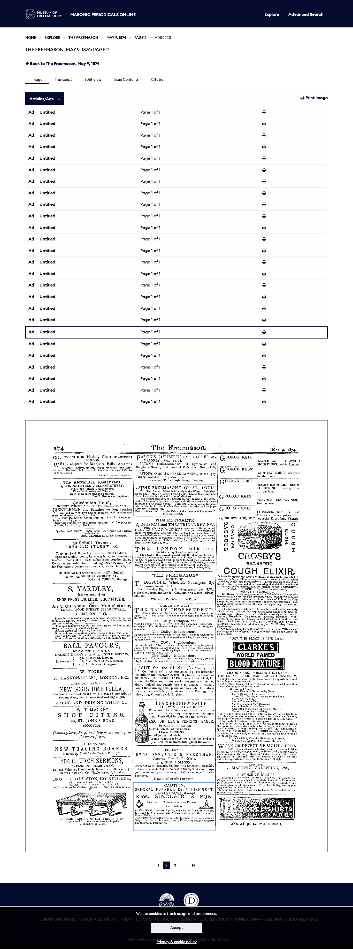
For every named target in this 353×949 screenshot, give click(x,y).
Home (30, 37)
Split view (93, 79)
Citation (158, 79)
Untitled (47, 112)
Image (37, 79)
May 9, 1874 (116, 37)
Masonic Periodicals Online (103, 14)
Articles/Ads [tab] (41, 98)
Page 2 (140, 37)
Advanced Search (306, 14)
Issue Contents (126, 79)
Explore (271, 14)
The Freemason (83, 37)
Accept (176, 927)
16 (193, 865)
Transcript (63, 79)
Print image (316, 97)
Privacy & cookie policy (177, 941)
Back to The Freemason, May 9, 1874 (64, 63)
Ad (31, 112)
